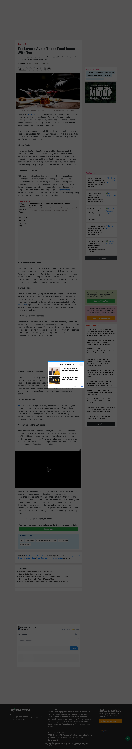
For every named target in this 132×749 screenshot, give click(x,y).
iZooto (81, 386)
